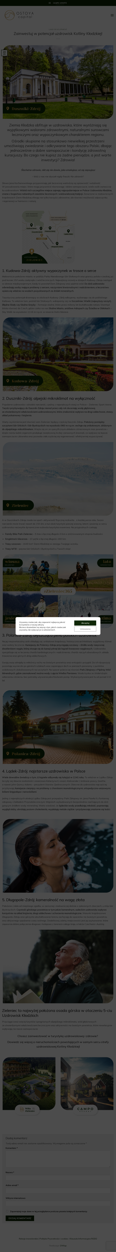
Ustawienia (85, 629)
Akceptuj (85, 623)
